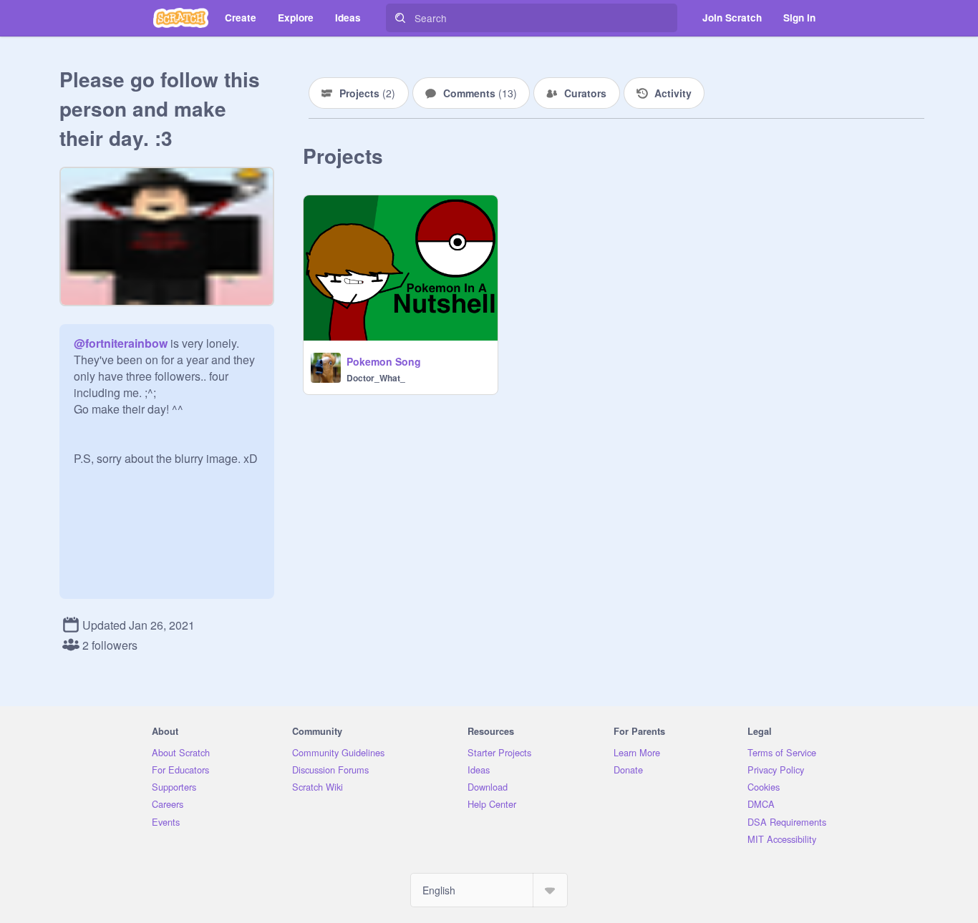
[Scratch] (181, 18)
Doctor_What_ (376, 377)
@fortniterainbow (121, 343)
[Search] (400, 18)
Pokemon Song (384, 361)
